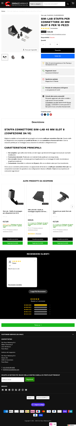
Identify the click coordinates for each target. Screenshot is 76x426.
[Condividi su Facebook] (42, 114)
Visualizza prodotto (12, 239)
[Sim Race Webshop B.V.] (16, 4)
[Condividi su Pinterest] (51, 114)
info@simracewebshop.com (11, 369)
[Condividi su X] (45, 114)
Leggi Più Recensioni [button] (38, 291)
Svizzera (42, 397)
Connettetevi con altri (51, 102)
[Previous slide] (4, 275)
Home (3, 11)
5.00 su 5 (43, 299)
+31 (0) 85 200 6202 (9, 367)
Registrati (29, 379)
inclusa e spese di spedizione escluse (56, 34)
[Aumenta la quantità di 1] (57, 44)
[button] (5, 57)
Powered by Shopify (38, 422)
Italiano (30, 397)
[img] (16, 261)
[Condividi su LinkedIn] (48, 114)
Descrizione (38, 122)
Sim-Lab (5, 216)
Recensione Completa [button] (15, 285)
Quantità (43, 40)
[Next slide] (71, 275)
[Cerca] (67, 4)
